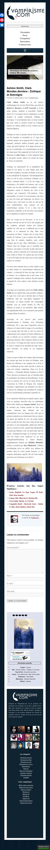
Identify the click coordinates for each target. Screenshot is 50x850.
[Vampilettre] (25, 38)
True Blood (26, 796)
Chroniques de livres (26, 757)
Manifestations (26, 766)
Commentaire (13, 547)
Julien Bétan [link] (29, 677)
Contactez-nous (25, 44)
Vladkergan (33, 97)
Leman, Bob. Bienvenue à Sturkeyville (23, 498)
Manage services (44, 846)
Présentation (25, 32)
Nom (9, 575)
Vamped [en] (26, 798)
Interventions (25, 41)
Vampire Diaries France (26, 800)
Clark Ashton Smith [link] (33, 674)
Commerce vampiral (26, 773)
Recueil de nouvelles (30, 672)
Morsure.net (26, 792)
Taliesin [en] (26, 794)
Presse (25, 35)
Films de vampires (26, 789)
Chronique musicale (26, 775)
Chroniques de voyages (26, 764)
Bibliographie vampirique (26, 785)
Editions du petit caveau (26, 787)
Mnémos (28, 681)
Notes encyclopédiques (26, 771)
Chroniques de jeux (26, 762)
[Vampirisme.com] (25, 19)
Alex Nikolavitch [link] (22, 674)
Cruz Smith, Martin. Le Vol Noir (21, 501)
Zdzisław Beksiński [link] (29, 679)
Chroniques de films (26, 760)
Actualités (26, 777)
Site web (10, 591)
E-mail (10, 583)
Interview (26, 768)
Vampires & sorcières (26, 803)
